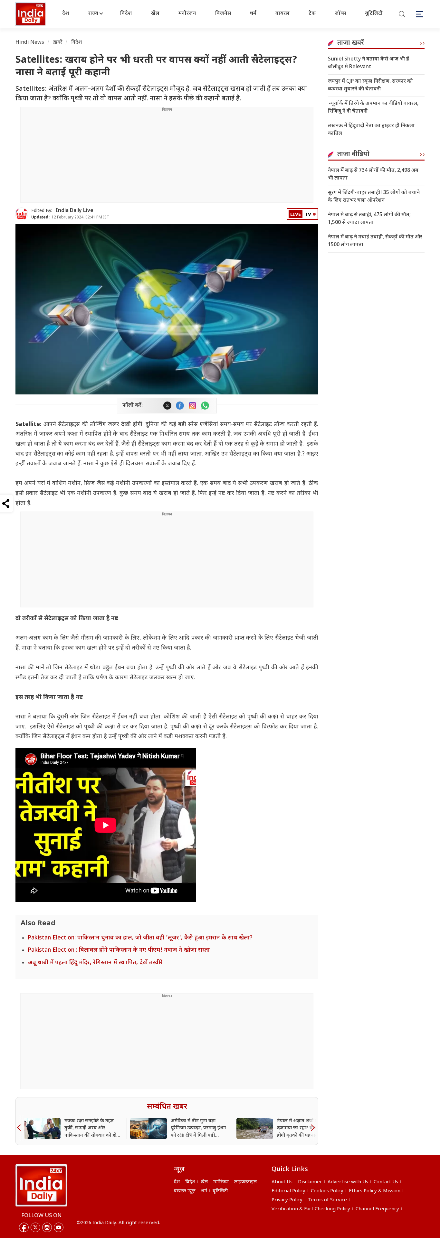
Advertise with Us (348, 1182)
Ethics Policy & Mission (374, 1191)
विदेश (126, 13)
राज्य (93, 13)
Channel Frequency (377, 1209)
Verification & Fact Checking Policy (311, 1209)
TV (308, 215)
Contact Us (386, 1182)
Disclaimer (310, 1182)
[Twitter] (35, 1227)
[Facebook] (24, 1227)
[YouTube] (58, 1227)
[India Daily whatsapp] (205, 406)
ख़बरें (57, 42)
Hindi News (29, 42)
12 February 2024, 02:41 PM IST (70, 217)
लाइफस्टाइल (245, 1182)
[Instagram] (47, 1227)
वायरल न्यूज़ (185, 1191)
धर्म (253, 13)
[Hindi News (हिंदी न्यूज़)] (31, 14)
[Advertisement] (167, 157)
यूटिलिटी (374, 13)
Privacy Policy (287, 1200)
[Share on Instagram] (192, 406)
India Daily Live (74, 211)
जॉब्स (340, 13)
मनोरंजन (187, 13)
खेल (155, 13)
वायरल (282, 13)
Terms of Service (327, 1200)
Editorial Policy (288, 1191)
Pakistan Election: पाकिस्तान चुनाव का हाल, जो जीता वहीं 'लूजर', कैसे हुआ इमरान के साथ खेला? (140, 938)
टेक (312, 13)
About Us (282, 1182)
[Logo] (41, 1185)
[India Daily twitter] (167, 406)
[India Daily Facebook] (180, 406)
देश (65, 13)
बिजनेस (223, 13)
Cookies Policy (327, 1191)
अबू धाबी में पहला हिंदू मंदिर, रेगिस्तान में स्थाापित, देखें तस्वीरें (95, 962)
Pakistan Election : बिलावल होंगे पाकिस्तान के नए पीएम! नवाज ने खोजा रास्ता (119, 950)
